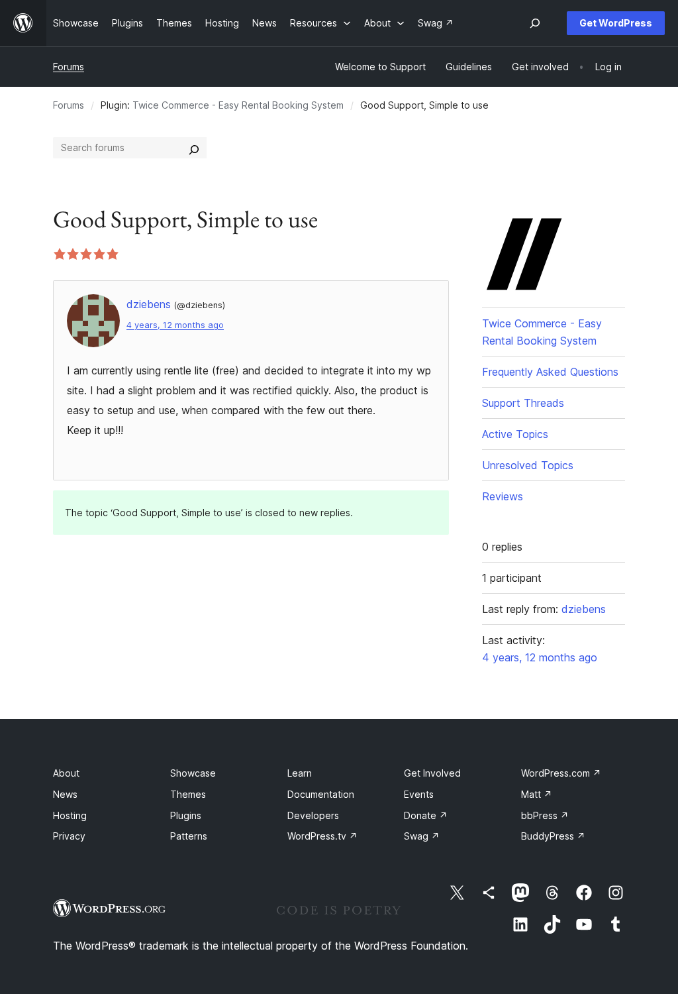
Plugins (185, 815)
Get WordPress (615, 22)
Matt (536, 794)
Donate (426, 815)
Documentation (320, 794)
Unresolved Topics (527, 465)
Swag (422, 836)
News (65, 794)
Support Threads (523, 403)
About (66, 773)
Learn (299, 773)
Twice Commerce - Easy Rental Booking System (238, 105)
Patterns (188, 836)
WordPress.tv (322, 836)
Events (419, 794)
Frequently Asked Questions (550, 371)
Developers (313, 815)
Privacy (69, 836)
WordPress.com (561, 773)
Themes (188, 794)
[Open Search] (535, 23)
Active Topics (515, 434)
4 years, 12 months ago (175, 325)
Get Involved (432, 773)
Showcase (193, 773)
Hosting (70, 815)
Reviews (502, 496)
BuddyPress (553, 836)
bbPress (545, 815)
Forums (68, 66)
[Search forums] (194, 147)
